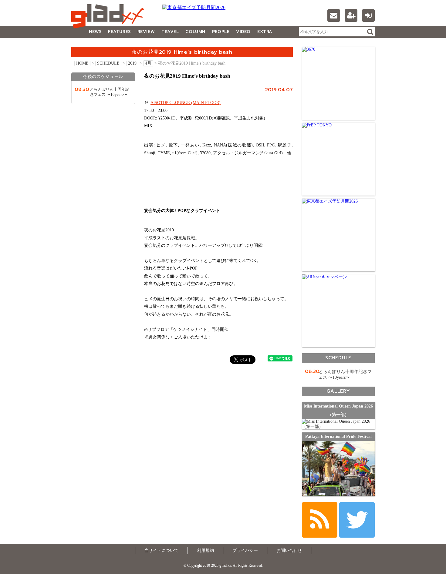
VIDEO (243, 32)
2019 (132, 63)
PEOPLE (220, 32)
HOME (82, 63)
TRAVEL (170, 32)
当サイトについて (161, 550)
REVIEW (146, 32)
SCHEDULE (108, 63)
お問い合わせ (289, 550)
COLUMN (195, 32)
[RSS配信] (319, 520)
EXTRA (264, 32)
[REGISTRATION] (351, 15)
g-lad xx (109, 16)
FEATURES (119, 32)
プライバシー (245, 550)
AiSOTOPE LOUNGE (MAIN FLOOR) (185, 102)
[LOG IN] (368, 15)
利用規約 (205, 550)
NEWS (95, 32)
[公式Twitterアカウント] (357, 520)
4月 (148, 63)
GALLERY (85, 44)
